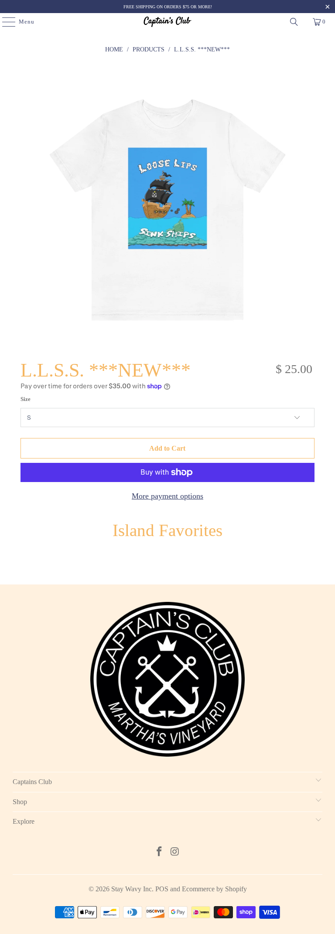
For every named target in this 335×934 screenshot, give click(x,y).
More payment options (167, 496)
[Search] (294, 22)
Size (26, 399)
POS (161, 889)
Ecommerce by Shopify (214, 889)
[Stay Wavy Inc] (167, 22)
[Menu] (4, 22)
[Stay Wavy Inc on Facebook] (159, 852)
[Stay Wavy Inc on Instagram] (174, 852)
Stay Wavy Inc (131, 889)
